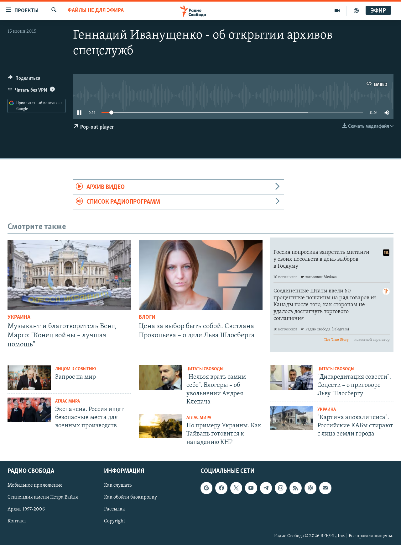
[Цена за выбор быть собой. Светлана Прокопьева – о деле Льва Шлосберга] (201, 275)
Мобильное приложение (35, 485)
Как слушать (118, 485)
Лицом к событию (75, 369)
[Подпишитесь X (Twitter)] (236, 488)
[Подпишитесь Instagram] (281, 488)
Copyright (114, 521)
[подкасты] (356, 10)
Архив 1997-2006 (26, 509)
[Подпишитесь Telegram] (266, 488)
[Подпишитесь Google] (206, 488)
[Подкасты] (310, 488)
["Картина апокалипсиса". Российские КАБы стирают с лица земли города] (291, 418)
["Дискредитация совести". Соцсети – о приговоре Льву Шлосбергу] (291, 377)
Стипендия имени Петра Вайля (43, 497)
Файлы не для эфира (96, 10)
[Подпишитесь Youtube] (251, 488)
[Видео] (337, 10)
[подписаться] (325, 488)
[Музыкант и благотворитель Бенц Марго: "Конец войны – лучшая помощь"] (69, 275)
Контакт (17, 521)
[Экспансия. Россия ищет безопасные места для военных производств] (29, 410)
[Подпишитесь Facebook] (221, 488)
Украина (19, 317)
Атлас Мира (67, 401)
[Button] (24, 80)
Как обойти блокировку (130, 497)
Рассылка (114, 509)
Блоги (147, 317)
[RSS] (295, 488)
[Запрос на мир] (29, 377)
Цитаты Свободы (204, 369)
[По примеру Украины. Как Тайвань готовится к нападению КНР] (160, 426)
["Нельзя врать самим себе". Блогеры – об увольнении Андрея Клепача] (160, 377)
